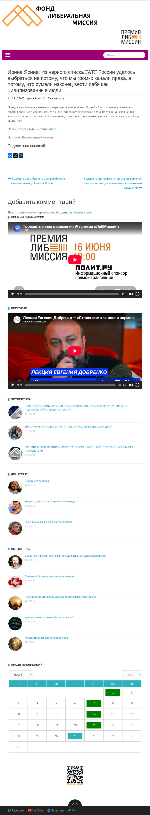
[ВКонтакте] (10, 155)
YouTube (38, 810)
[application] (75, 260)
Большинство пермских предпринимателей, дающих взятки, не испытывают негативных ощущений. (112, 183)
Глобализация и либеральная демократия (48, 522)
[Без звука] (131, 294)
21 (94, 725)
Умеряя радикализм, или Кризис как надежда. (50, 501)
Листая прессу (56, 98)
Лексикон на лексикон (37, 481)
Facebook (18, 810)
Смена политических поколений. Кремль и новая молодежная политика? (65, 555)
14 (94, 714)
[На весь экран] (137, 294)
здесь (52, 129)
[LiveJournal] (21, 155)
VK (74, 810)
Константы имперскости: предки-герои (46, 637)
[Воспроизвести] (13, 294)
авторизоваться (80, 212)
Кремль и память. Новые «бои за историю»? (49, 617)
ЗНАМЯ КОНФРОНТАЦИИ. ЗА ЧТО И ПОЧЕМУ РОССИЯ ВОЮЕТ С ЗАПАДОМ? (68, 426)
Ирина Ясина (34, 98)
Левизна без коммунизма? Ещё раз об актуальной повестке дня (60, 596)
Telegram (57, 810)
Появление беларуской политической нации (49, 576)
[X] (15, 155)
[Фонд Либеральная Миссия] (50, 15)
